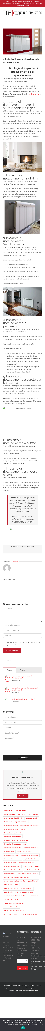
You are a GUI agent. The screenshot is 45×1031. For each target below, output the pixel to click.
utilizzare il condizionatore (29, 914)
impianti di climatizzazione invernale (16, 840)
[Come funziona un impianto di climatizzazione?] (7, 676)
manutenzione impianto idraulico (15, 881)
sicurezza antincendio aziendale (14, 903)
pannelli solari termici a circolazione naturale (18, 892)
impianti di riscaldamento (12, 848)
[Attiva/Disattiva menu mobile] (41, 17)
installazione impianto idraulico (28, 874)
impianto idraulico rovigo (31, 866)
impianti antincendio (11, 825)
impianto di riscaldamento (12, 859)
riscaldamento (33, 896)
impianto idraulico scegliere (13, 870)
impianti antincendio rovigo (13, 833)
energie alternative (32, 818)
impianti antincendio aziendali (30, 825)
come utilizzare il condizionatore (14, 814)
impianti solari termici (30, 848)
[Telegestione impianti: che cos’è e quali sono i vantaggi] (7, 688)
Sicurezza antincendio (11, 899)
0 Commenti (34, 537)
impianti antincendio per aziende (15, 829)
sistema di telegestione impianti (14, 910)
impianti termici (34, 94)
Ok (23, 1028)
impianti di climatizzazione (12, 837)
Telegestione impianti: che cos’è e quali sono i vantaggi (25, 689)
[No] (42, 1024)
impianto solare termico (32, 870)
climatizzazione (21, 811)
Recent (22, 670)
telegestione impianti (11, 914)
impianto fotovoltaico (31, 859)
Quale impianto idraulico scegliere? (23, 699)
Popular (9, 670)
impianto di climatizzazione (29, 855)
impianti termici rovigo (24, 851)
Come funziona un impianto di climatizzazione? (22, 677)
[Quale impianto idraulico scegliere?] (7, 699)
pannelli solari (33, 881)
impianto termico (9, 874)
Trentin (6, 537)
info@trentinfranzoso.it (23, 5)
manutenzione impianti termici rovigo (16, 877)
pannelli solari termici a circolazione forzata (18, 888)
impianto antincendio (11, 855)
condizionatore (33, 814)
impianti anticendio (21, 822)
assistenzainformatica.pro (31, 990)
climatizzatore (8, 811)
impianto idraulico (10, 862)
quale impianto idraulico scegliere (15, 896)
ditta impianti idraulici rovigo (13, 818)
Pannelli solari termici (11, 885)
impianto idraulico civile (12, 866)
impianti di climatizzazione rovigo (15, 844)
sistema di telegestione (11, 907)
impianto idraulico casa (26, 862)
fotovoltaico (8, 822)
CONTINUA (22, 796)
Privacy (33, 969)
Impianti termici (26, 537)
